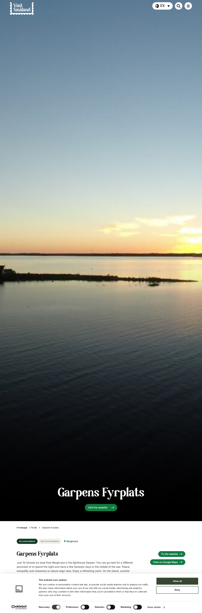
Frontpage (22, 527)
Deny (177, 590)
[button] (162, 6)
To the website (169, 553)
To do (34, 527)
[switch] (85, 607)
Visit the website (97, 507)
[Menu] (188, 6)
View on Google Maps (165, 562)
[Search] (178, 6)
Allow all (177, 581)
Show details (154, 607)
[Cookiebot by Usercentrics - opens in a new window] (19, 607)
